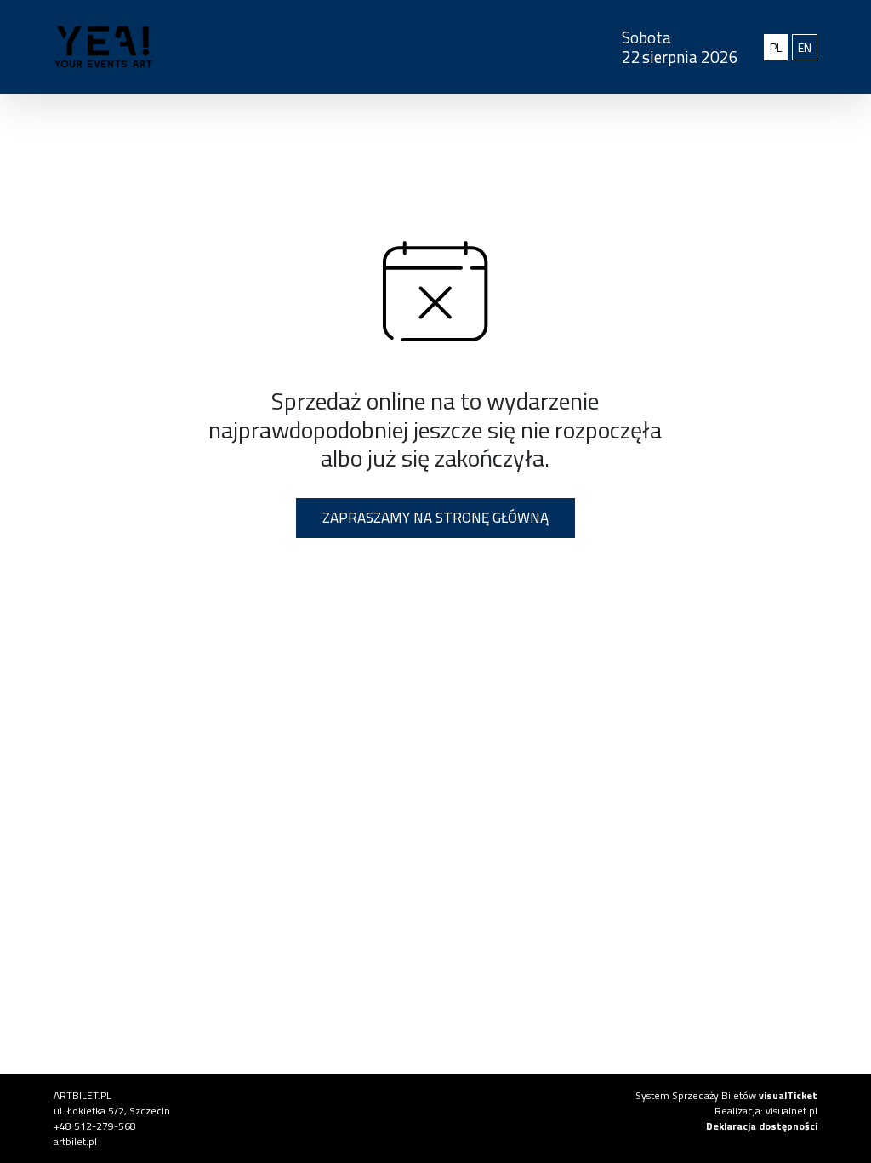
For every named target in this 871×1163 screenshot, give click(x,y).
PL (779, 46)
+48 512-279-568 (95, 1126)
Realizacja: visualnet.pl (765, 1111)
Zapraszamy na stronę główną (435, 518)
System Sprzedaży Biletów (726, 1095)
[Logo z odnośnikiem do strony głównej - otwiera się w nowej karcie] (272, 47)
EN (807, 46)
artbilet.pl (75, 1141)
